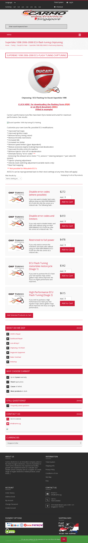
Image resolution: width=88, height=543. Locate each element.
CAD (27, 7)
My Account (9, 500)
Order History (9, 493)
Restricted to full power (41, 239)
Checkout (59, 7)
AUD (23, 7)
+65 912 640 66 (15, 419)
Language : (9, 2)
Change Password (11, 504)
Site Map (48, 477)
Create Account (10, 508)
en (15, 2)
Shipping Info (50, 466)
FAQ (47, 481)
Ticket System (50, 462)
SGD (39, 7)
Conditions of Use (52, 473)
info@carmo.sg (15, 423)
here (58, 539)
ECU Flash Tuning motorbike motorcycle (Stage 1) (40, 266)
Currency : (8, 7)
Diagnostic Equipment (17, 352)
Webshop (13, 362)
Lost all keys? (14, 343)
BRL (35, 7)
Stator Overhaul (15, 357)
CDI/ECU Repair (15, 334)
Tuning (13, 45)
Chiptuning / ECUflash (17, 348)
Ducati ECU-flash (22, 45)
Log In (71, 2)
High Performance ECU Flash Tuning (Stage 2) (41, 294)
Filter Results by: (10, 176)
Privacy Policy (50, 469)
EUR (19, 7)
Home (7, 45)
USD (31, 7)
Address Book (10, 497)
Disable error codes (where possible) (39, 193)
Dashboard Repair (16, 339)
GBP (14, 7)
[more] (79, 328)
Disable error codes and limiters (41, 217)
